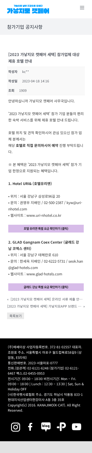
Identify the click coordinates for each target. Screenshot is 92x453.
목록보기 (15, 315)
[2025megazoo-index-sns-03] (77, 421)
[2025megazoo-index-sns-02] (15, 421)
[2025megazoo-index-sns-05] (46, 421)
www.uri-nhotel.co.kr (43, 215)
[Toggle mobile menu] (82, 7)
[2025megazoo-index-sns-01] (31, 421)
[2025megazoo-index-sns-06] (61, 421)
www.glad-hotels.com (44, 273)
